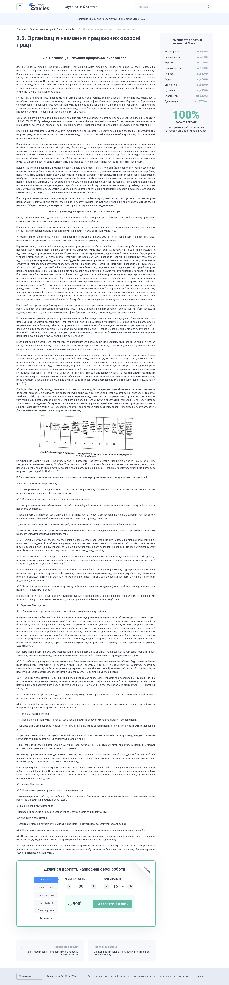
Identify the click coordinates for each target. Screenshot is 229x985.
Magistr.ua (139, 19)
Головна (21, 29)
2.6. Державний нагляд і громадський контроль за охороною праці (122, 953)
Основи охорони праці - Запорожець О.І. (53, 29)
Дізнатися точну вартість (113, 903)
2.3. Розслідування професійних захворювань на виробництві (53, 953)
